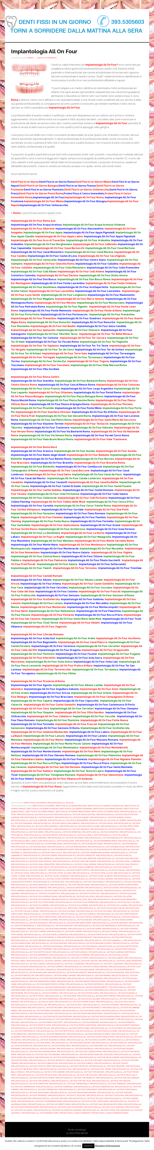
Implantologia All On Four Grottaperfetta (74, 949)
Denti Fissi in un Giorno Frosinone (75, 809)
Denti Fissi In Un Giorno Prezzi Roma (72, 812)
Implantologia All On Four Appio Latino (120, 826)
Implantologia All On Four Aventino (28, 838)
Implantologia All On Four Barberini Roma (96, 841)
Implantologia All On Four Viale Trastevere (61, 1107)
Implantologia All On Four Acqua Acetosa (74, 814)
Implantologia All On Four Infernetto (30, 955)
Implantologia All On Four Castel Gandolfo (48, 876)
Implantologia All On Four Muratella (118, 993)
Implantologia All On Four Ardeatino (100, 832)
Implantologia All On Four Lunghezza (37, 970)
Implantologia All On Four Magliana (29, 972)
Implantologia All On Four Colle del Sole (71, 899)
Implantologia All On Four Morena (41, 993)
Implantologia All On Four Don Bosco (29, 923)
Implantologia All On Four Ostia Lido (29, 1005)
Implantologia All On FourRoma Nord (40, 1113)
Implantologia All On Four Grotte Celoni (31, 952)
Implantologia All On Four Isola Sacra (109, 955)
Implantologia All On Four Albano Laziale (110, 817)
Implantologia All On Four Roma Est (109, 1043)
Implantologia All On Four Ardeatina (63, 832)
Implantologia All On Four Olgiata (37, 1002)
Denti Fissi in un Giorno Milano (108, 809)
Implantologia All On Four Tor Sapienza (30, 1081)
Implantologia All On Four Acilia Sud (35, 814)
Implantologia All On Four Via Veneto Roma (49, 1104)
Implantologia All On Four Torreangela (69, 1084)
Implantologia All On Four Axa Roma (65, 838)
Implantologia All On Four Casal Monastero (33, 864)
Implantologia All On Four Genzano (49, 943)
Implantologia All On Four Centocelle (30, 885)
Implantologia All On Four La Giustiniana (31, 958)
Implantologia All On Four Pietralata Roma (59, 1019)
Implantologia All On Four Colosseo (94, 911)
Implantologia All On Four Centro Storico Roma (114, 885)
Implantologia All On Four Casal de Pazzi (31, 861)
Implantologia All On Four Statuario (84, 1060)
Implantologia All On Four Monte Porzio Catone (41, 984)
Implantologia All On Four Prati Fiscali (55, 1031)
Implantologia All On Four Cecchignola (85, 882)
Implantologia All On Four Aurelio (111, 835)
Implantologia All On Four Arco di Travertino (112, 829)
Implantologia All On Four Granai (80, 946)
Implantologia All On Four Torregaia (108, 1084)
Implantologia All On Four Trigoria (114, 1092)
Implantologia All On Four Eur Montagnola (95, 926)
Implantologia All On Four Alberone (29, 820)
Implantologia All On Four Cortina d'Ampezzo (80, 917)
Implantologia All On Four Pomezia (117, 1022)
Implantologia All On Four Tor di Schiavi (78, 1075)
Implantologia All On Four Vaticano (50, 1098)
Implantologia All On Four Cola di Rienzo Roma (34, 896)
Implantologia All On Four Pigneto (98, 1019)
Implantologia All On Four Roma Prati (52, 1046)
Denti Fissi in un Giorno (43, 806)
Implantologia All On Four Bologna (28, 847)
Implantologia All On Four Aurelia (76, 835)
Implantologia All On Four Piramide (81, 1022)
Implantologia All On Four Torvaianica (78, 1089)
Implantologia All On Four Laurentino (104, 964)
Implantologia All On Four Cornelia (78, 914)
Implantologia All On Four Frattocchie (112, 937)
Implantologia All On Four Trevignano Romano (73, 1092)
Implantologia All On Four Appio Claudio (80, 826)
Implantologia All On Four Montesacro (46, 990)
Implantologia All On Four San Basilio (75, 1049)
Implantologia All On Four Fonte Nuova (88, 934)
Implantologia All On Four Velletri (86, 1098)
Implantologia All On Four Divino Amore (112, 920)
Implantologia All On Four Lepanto (46, 967)
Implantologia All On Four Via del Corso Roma (86, 1101)
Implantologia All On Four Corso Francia (117, 914)
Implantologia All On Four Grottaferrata (31, 949)
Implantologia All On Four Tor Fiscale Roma (32, 1078)
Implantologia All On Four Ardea (27, 832)
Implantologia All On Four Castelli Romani (92, 879)
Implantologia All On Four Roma (34, 1043)
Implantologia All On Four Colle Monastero (115, 899)
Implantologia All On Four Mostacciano (79, 993)
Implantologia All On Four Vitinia (98, 1110)
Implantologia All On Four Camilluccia (42, 853)
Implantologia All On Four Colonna (57, 911)
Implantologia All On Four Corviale (121, 917)
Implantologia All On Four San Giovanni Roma (33, 1052)
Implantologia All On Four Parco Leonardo (39, 1011)
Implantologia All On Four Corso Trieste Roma (34, 917)
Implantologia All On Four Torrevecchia (94, 1087)
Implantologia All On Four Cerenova (29, 888)
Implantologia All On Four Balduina (56, 841)
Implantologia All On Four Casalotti (29, 870)
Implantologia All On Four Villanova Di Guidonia (57, 1110)
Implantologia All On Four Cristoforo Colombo (34, 920)
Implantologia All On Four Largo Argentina (120, 961)
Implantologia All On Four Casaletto (113, 867)
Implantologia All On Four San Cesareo (114, 1049)
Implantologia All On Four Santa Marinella (56, 1057)
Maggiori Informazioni (107, 1145)
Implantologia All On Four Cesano (102, 888)
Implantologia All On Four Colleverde (69, 905)
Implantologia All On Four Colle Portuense (32, 902)
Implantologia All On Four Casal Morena (76, 864)
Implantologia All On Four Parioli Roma (81, 1011)
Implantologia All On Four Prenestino (47, 1034)
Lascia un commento (47, 58)
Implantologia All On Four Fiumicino (120, 929)
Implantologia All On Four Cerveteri (66, 888)
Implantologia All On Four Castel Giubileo (91, 876)
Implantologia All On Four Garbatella (103, 940)
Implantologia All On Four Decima (75, 920)
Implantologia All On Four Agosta (37, 817)
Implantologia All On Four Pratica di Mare (96, 1031)
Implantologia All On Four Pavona (118, 1011)
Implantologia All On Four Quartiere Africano (45, 1037)
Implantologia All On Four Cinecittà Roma (46, 890)
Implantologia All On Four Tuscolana (67, 1095)
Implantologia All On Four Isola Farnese (69, 955)
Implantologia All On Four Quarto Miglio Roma (91, 1037)
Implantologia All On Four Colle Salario (120, 902)
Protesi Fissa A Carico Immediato (75, 1113)
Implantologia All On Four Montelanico (46, 987)
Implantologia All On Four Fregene (28, 940)
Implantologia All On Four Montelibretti (87, 987)
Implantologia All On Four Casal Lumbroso (118, 861)
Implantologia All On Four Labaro (106, 958)
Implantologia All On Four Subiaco (76, 1063)
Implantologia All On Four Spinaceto (47, 1060)
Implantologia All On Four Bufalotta (93, 850)
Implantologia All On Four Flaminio (64, 931)
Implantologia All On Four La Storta (71, 958)
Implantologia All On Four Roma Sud (89, 1046)
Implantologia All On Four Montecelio (85, 984)
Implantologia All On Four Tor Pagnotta (75, 1078)
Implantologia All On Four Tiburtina (107, 1066)
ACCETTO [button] (88, 1146)
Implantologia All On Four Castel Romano (49, 879)
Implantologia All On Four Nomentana (39, 999)
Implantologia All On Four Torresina (54, 1087)
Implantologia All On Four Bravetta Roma (53, 850)
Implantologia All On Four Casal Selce (30, 867)
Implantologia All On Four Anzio (97, 823)
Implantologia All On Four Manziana (106, 972)
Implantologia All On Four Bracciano (106, 847)
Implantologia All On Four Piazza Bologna (32, 1013)
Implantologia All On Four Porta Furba (70, 1028)
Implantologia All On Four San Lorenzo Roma (79, 1052)
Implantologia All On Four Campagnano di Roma (86, 853)
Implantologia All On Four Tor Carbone (45, 1072)
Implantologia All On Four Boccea (120, 844)
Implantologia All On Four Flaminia (28, 931)
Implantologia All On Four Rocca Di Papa (86, 1040)
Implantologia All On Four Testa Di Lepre (31, 1066)
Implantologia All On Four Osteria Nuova (75, 1002)
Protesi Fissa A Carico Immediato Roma (110, 1113)
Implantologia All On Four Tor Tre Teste (71, 1081)
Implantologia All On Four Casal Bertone (75, 858)
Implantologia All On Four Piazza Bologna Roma (78, 1013)
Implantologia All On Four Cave (48, 882)
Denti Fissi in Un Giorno (35, 803)
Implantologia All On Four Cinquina (85, 890)
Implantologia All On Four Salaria (39, 1049)
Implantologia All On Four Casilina (107, 870)
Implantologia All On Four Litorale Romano (86, 967)
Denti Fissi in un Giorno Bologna (71, 806)
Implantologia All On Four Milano (120, 978)
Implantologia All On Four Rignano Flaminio (44, 1040)
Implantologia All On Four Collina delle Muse (101, 908)
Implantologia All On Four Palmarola (82, 1008)
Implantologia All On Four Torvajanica (117, 1089)
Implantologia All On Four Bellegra (44, 844)
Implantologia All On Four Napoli (27, 996)
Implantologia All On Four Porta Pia (108, 1028)
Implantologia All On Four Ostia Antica (115, 1002)
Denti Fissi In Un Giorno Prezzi (40, 812)
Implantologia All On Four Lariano (28, 964)
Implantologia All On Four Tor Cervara (85, 1072)
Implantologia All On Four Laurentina (65, 964)
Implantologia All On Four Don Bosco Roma (70, 923)
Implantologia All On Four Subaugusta (38, 1063)
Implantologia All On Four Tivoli (56, 1069)
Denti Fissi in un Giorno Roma (105, 812)
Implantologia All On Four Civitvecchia (80, 893)
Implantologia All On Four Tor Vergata (111, 1081)
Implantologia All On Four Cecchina (123, 882)
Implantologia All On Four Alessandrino (68, 820)
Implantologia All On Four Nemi (60, 996)
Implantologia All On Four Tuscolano (105, 1095)
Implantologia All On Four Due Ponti (55, 926)
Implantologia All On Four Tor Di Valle (118, 1075)
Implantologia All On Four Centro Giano (70, 885)
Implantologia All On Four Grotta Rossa (118, 946)
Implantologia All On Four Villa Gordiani (104, 1107)
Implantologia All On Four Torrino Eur (39, 1089)
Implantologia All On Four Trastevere (30, 1092)
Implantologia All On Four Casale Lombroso (72, 867)
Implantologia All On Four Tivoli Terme (92, 1069)
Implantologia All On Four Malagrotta (67, 972)
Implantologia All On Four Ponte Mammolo (118, 1025)
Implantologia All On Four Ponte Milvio (30, 1028)
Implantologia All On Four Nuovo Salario (79, 999)
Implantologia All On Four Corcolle (42, 914)
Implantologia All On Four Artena (41, 835)
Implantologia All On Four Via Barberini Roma (39, 1101)
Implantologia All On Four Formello (38, 937)
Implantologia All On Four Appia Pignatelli (38, 826)
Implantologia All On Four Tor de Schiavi (37, 1075)
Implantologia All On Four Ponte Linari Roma (74, 1025)
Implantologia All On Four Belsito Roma (83, 844)
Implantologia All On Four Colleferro (30, 905)
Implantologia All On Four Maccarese (75, 970)
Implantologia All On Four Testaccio (70, 1066)
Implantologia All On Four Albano (72, 817)
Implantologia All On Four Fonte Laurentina (46, 934)
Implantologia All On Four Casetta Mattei (68, 870)
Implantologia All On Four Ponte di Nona (31, 1025)
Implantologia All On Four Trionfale (29, 1095)
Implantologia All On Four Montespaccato (87, 990)
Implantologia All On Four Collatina (76, 896)
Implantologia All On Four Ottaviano (101, 1005)
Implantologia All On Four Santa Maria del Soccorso (87, 1054)
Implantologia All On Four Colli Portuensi (57, 908)
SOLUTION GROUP (78, 1133)
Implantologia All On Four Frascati (74, 937)
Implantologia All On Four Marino (94, 975)
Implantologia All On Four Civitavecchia (40, 893)
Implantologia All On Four (44, 51)
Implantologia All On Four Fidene (84, 929)
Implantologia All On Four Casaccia (113, 855)
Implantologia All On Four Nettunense (96, 996)
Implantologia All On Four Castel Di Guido (51, 873)
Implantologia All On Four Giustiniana (44, 946)
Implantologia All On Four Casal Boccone (117, 858)
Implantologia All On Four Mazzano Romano (44, 978)
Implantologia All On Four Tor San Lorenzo (117, 1078)
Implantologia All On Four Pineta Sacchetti (41, 1022)
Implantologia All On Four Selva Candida (99, 1057)
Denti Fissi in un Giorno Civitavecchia (105, 806)
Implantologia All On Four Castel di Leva (92, 873)
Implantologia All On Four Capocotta (76, 855)
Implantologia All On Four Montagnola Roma (33, 981)
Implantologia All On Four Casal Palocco (117, 864)
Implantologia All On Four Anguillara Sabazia (56, 823)
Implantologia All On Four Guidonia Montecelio (112, 952)
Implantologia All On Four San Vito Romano (38, 1054)
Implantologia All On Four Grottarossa (116, 949)
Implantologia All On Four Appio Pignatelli (32, 829)
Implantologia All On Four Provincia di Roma (88, 1034)
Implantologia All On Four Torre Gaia (29, 1084)
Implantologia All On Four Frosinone (65, 940)
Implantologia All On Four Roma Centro (71, 1043)
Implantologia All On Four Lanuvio (80, 961)
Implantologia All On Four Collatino (113, 896)
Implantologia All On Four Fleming (100, 931)
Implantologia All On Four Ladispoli (44, 961)
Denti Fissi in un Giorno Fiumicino (43, 809)
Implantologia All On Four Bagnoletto (103, 838)
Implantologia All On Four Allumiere (107, 820)
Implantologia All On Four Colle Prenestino (77, 902)
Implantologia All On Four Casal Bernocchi (32, 858)
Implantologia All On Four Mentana (85, 978)
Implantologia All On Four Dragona (110, 923)
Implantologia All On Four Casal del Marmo (74, 861)
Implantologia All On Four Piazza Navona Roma (96, 1016)
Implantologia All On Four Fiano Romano (47, 929)
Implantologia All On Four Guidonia (70, 952)
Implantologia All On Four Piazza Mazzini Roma (48, 1016)
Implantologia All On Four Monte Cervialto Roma (81, 981)
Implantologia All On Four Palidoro (45, 1008)
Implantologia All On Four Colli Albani (108, 905)
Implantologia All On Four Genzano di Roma (90, 943)
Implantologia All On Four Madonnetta (114, 970)
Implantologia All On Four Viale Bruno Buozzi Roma (97, 1104)
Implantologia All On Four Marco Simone (55, 975)
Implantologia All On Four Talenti (111, 1063)
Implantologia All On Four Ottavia (65, 1005)
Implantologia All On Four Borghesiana (67, 847)
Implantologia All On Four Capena (40, 855)
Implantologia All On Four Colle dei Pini (30, 899)
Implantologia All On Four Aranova (71, 829)
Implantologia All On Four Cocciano (118, 893)
